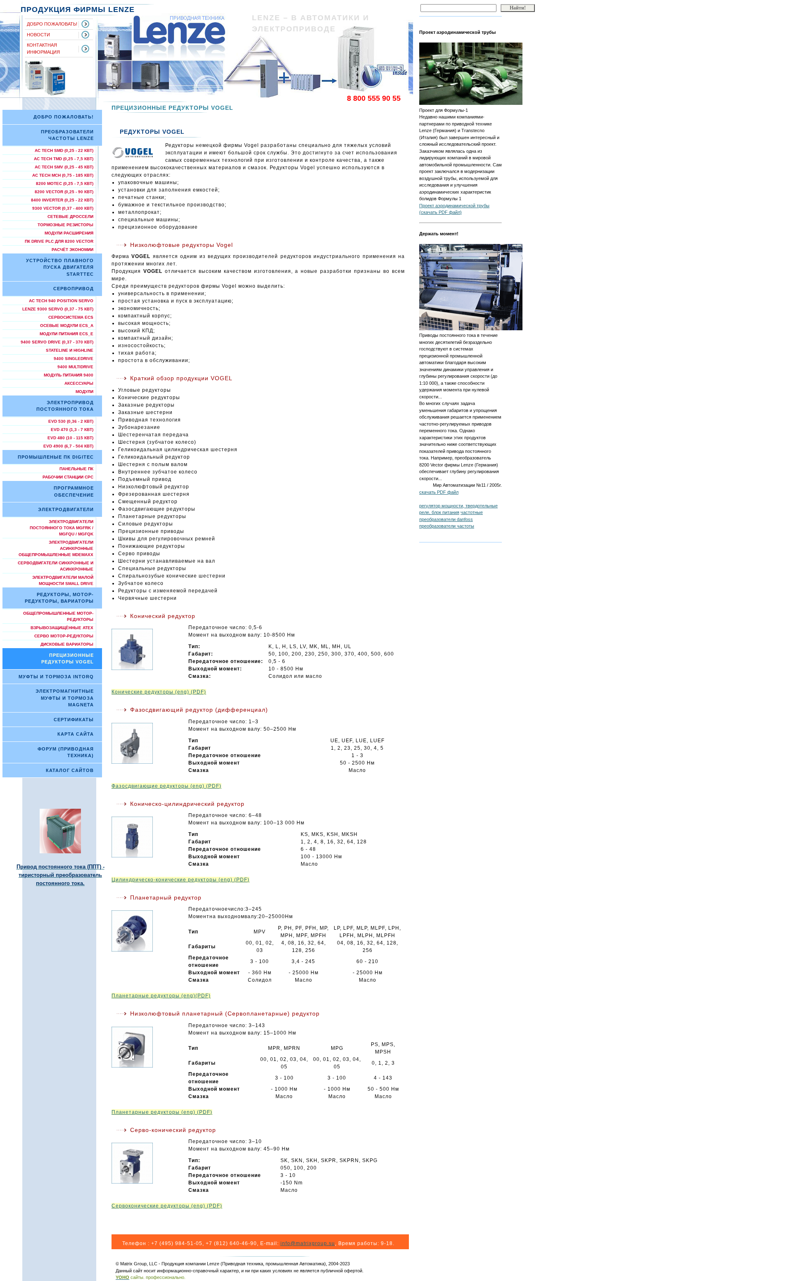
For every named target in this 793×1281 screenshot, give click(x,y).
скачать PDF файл (438, 492)
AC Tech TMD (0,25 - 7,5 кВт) (63, 158)
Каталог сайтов (70, 770)
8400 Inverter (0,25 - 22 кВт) (62, 200)
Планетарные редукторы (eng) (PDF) (162, 1112)
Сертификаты (74, 719)
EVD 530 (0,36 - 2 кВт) (70, 421)
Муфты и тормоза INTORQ (56, 676)
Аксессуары (78, 383)
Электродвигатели (66, 509)
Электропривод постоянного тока (65, 406)
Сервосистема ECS (70, 317)
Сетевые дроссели (70, 216)
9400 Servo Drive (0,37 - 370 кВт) (57, 342)
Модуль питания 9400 (68, 375)
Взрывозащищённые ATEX (62, 627)
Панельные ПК (76, 468)
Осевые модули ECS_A (66, 325)
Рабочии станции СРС (68, 477)
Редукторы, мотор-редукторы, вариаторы (59, 598)
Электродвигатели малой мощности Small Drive (62, 580)
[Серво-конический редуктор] (147, 1163)
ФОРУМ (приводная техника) (66, 752)
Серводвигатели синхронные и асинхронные (55, 566)
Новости (38, 34)
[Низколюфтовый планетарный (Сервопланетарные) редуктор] (147, 1047)
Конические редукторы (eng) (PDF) (159, 692)
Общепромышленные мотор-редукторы (58, 616)
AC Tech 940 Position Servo (61, 300)
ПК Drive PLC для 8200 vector (59, 241)
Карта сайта (75, 734)
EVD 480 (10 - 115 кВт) (70, 438)
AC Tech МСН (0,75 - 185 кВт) (62, 175)
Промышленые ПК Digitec (56, 457)
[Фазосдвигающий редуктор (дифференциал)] (147, 743)
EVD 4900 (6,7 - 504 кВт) (68, 446)
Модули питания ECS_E (66, 333)
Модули (84, 391)
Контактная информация (43, 48)
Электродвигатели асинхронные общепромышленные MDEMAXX (56, 548)
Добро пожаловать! (52, 23)
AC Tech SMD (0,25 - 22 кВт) (64, 150)
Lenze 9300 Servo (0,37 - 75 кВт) (57, 309)
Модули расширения (69, 233)
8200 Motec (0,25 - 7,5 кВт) (64, 183)
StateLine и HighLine (69, 350)
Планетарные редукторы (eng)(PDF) (161, 996)
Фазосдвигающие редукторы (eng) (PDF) (166, 786)
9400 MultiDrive (75, 367)
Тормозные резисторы (65, 225)
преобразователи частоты (446, 525)
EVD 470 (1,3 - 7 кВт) (72, 429)
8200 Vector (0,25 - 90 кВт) (64, 191)
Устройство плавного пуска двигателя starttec (60, 267)
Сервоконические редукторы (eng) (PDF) (167, 1206)
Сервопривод (73, 288)
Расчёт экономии (72, 249)
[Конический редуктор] (147, 649)
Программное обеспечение (74, 491)
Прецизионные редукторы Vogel (67, 659)
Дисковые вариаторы (66, 644)
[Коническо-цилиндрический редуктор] (147, 837)
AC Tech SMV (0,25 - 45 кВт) (64, 167)
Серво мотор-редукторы (63, 636)
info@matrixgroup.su (307, 1243)
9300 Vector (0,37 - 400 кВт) (62, 208)
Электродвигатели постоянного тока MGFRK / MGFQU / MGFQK (61, 527)
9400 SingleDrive (73, 358)
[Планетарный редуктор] (147, 931)
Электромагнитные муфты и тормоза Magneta (65, 698)
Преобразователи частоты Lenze (67, 135)
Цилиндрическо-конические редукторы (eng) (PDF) (180, 880)
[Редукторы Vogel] (132, 153)
